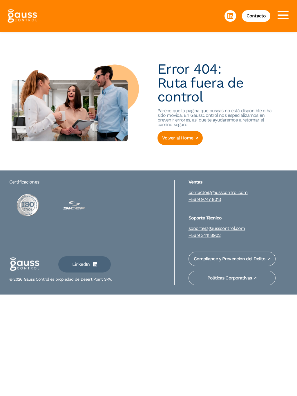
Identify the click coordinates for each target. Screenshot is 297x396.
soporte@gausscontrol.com (217, 228)
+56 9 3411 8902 (205, 235)
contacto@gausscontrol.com (218, 192)
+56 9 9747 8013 (205, 199)
